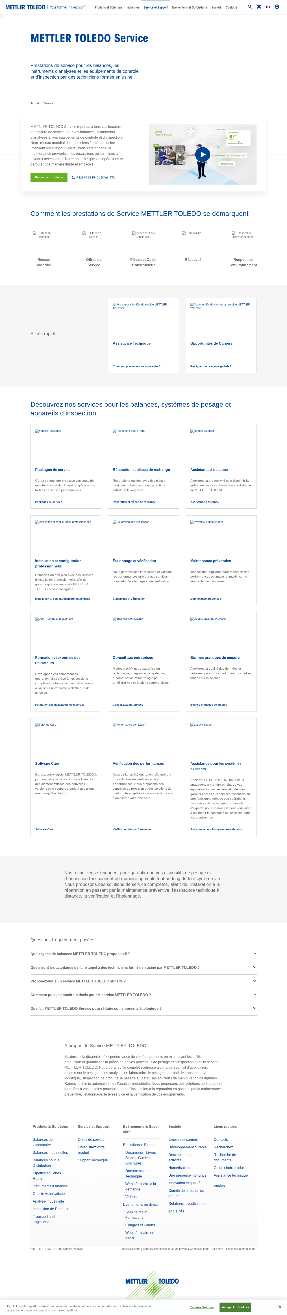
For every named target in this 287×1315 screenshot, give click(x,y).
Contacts (231, 7)
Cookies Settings (130, 1249)
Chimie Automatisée (49, 1194)
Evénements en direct (140, 1204)
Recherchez (223, 1147)
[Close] (280, 1307)
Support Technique (93, 1160)
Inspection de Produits (50, 1209)
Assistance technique (231, 1175)
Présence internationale (240, 1249)
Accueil (34, 103)
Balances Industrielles (50, 1152)
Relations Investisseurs (186, 1203)
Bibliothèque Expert (138, 1145)
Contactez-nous (199, 1249)
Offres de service (91, 1139)
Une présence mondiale (187, 1175)
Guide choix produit (229, 1168)
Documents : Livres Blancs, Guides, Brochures (140, 1158)
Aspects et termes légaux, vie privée (165, 1249)
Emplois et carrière (183, 1139)
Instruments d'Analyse (50, 1186)
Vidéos (131, 1197)
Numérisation (179, 1168)
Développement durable (187, 1147)
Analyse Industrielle (48, 1201)
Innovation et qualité (184, 1183)
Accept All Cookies (235, 1307)
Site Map (217, 1249)
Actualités (176, 1211)
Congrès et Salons (140, 1225)
